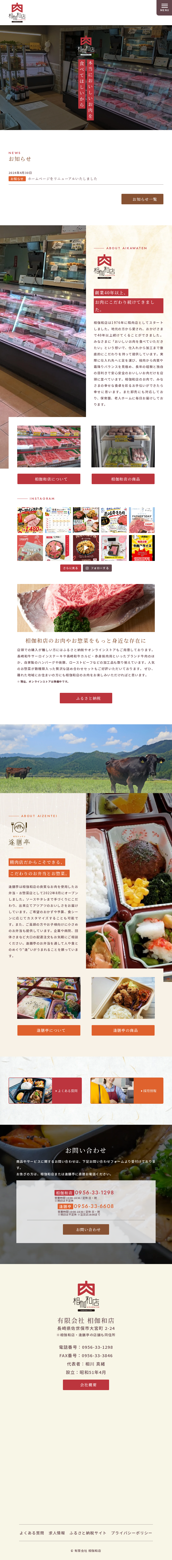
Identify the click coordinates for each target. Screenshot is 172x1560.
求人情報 (57, 1532)
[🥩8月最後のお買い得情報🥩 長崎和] (30, 520)
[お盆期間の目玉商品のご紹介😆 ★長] (86, 520)
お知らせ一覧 (145, 199)
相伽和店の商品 (125, 479)
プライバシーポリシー (131, 1532)
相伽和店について (51, 479)
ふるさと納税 (88, 698)
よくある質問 (32, 1532)
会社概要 (88, 1384)
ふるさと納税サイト (88, 1532)
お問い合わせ (88, 1229)
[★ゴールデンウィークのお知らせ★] (58, 548)
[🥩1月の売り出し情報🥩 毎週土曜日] (142, 548)
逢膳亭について (51, 1030)
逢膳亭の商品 (125, 1030)
